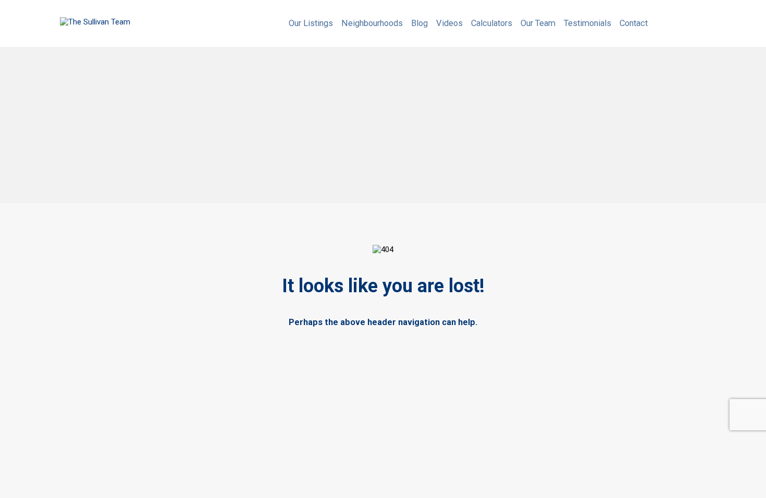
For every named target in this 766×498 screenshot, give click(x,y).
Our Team (538, 23)
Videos (449, 23)
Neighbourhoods (372, 23)
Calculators (491, 23)
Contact (634, 23)
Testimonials (587, 23)
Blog (419, 23)
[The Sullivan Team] (95, 22)
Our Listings (311, 23)
